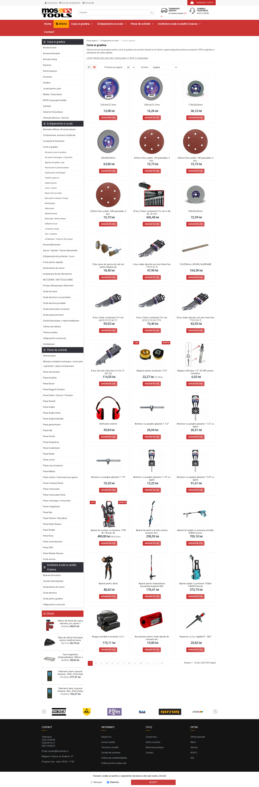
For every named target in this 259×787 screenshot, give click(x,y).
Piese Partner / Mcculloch (55, 518)
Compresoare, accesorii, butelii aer (59, 135)
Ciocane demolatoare (53, 581)
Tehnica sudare (50, 332)
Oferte (62, 23)
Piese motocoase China (54, 495)
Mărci (193, 742)
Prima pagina (91, 41)
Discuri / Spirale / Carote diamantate (60, 250)
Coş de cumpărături (70, 3)
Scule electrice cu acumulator (57, 297)
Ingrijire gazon (51, 183)
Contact (49, 31)
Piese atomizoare (51, 372)
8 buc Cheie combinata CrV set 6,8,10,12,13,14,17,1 (108, 319)
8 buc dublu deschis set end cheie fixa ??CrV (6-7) (195, 319)
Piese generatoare (52, 424)
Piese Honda (49, 436)
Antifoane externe (108, 423)
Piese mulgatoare (51, 506)
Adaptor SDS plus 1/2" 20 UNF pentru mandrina (195, 372)
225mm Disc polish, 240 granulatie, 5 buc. (108, 212)
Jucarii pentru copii (52, 88)
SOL (192, 758)
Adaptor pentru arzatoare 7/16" (151, 370)
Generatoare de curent (53, 268)
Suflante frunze (51, 224)
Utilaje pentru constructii (54, 338)
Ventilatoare (49, 344)
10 (141, 663)
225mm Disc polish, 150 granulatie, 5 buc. (152, 159)
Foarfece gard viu (52, 178)
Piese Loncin (49, 459)
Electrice (47, 65)
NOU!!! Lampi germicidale (54, 100)
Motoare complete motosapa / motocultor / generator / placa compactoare (63, 363)
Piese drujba (49, 407)
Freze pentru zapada (53, 262)
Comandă (89, 3)
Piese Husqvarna (51, 442)
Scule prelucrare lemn (53, 315)
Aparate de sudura (52, 575)
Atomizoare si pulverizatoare (57, 168)
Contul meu (52, 3)
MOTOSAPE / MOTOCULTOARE (58, 280)
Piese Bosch (49, 383)
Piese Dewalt (49, 401)
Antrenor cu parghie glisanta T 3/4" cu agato (195, 478)
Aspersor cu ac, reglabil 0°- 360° (195, 636)
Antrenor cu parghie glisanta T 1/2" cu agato (195, 425)
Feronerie (47, 77)
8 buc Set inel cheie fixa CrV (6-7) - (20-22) (108, 372)
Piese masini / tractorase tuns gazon (60, 477)
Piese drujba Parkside (53, 419)
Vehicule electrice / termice (56, 118)
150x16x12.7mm (152, 104)
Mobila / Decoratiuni (52, 94)
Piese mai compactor (53, 465)
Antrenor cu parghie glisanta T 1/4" (108, 477)
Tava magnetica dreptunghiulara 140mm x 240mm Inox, (70, 657)
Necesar (98, 782)
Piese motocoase (51, 489)
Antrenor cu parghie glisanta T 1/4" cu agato (151, 478)
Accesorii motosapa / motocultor (58, 157)
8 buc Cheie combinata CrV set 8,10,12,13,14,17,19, (151, 319)
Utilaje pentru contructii (54, 604)
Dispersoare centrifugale (55, 173)
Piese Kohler (49, 454)
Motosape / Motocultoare (55, 219)
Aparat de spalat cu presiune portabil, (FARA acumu (195, 531)
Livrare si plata (108, 742)
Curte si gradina (50, 147)
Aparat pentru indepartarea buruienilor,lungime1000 (152, 585)
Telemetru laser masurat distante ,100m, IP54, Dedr (70, 672)
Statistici (114, 782)
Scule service (49, 559)
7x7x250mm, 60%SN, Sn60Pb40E (195, 264)
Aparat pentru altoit (108, 583)
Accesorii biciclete (51, 53)
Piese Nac (47, 512)
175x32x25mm (195, 104)
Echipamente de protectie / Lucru (58, 256)
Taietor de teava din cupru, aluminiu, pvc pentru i (70, 622)
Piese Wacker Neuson (53, 553)
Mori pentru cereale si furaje (56, 198)
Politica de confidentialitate (114, 758)
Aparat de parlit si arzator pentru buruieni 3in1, (152, 531)
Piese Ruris (48, 536)
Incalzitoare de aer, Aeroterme (57, 274)
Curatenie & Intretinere (53, 141)
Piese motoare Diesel (53, 483)
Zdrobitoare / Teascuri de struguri (59, 239)
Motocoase (49, 208)
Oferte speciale (198, 737)
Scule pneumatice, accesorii (56, 309)
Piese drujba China (52, 413)
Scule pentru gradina (53, 598)
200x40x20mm (108, 158)
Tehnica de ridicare (52, 326)
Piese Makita (49, 471)
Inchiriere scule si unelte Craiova (177, 23)
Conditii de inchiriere (110, 752)
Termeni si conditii (109, 747)
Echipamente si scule (110, 23)
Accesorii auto (50, 47)
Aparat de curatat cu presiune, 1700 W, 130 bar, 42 (108, 531)
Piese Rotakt (49, 530)
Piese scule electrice (52, 541)
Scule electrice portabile (54, 303)
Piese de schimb (140, 23)
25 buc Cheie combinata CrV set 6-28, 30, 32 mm (152, 212)
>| (161, 663)
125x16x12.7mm (108, 104)
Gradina (46, 82)
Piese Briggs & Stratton (54, 389)
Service (194, 747)
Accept (153, 782)
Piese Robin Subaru (52, 524)
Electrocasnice (50, 71)
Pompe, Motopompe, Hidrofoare (58, 285)
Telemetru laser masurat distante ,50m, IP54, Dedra (70, 689)
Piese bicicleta (50, 378)
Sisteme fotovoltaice (53, 112)
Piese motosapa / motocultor (57, 500)
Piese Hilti (47, 430)
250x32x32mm (195, 211)
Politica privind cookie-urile (113, 763)
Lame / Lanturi (51, 188)
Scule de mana (50, 291)
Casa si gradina (80, 23)
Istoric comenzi (153, 742)
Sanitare (47, 106)
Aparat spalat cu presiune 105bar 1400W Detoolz (195, 585)
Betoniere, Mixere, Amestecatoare (59, 129)
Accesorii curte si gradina (55, 152)
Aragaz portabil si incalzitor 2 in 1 (108, 636)
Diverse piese (49, 355)
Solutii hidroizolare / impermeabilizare (61, 321)
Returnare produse (155, 747)
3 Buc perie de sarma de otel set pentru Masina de (108, 265)
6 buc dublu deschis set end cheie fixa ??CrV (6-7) (151, 265)
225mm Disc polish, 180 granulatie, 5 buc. (195, 159)
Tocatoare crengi (52, 229)
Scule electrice (50, 593)
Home (47, 23)
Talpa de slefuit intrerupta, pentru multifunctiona (70, 639)
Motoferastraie (51, 214)
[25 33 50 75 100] (130, 67)
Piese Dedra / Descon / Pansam (58, 395)
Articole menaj (50, 59)
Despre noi (106, 737)
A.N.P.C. (194, 752)
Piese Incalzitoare (51, 448)
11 (147, 663)
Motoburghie (50, 203)
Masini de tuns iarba (53, 193)
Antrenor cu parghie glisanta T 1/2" (152, 423)
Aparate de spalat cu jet (54, 162)
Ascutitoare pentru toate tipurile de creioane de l (152, 638)
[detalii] (162, 776)
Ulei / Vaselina (51, 234)
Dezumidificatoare (52, 244)
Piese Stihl (48, 547)
